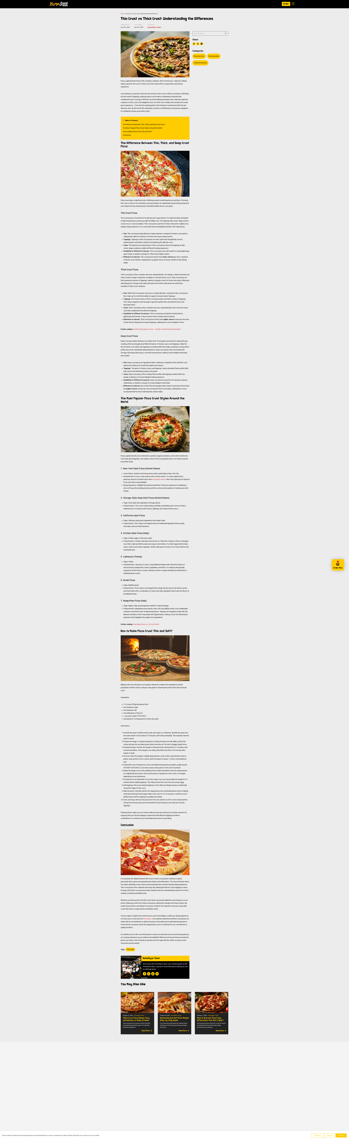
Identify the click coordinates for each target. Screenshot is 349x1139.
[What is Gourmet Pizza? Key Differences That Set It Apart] (211, 1002)
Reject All (329, 1135)
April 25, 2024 (125, 27)
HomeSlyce (147, 919)
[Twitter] (148, 973)
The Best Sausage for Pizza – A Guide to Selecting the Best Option (157, 329)
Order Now (338, 568)
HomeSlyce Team (154, 27)
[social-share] (193, 43)
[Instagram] (157, 973)
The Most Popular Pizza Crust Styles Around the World (142, 128)
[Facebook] (144, 973)
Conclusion (127, 135)
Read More (144, 978)
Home (122, 13)
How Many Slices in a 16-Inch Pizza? (146, 624)
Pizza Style (130, 949)
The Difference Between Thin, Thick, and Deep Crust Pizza (144, 124)
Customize (317, 1135)
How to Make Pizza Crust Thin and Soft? (137, 131)
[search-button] (226, 33)
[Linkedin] (153, 973)
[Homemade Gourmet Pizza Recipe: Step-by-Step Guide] (174, 1002)
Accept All (341, 1135)
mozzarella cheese (159, 479)
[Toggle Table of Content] (155, 120)
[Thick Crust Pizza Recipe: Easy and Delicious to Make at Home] (137, 1002)
